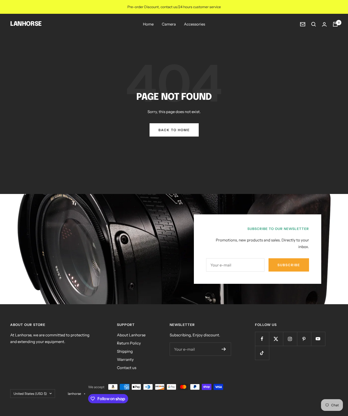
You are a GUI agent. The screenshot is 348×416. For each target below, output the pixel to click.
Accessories (194, 24)
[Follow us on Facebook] (262, 339)
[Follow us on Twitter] (276, 339)
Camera (169, 24)
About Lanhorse (131, 335)
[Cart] (335, 24)
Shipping (125, 351)
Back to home (174, 130)
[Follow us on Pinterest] (304, 339)
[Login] (324, 24)
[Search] (313, 24)
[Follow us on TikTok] (262, 353)
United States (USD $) (30, 393)
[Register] (224, 349)
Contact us (126, 367)
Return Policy (129, 343)
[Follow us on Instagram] (290, 339)
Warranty (125, 359)
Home (148, 24)
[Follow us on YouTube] (318, 339)
